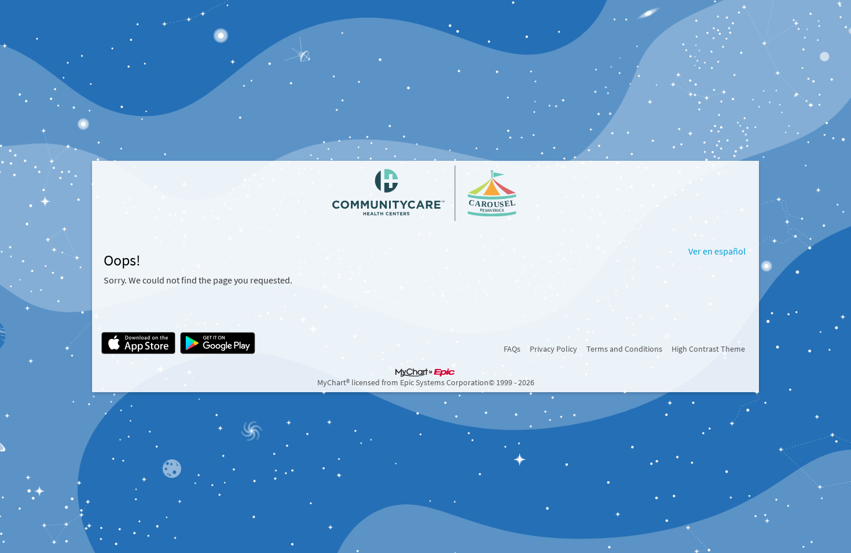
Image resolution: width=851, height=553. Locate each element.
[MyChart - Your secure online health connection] (425, 193)
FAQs (512, 349)
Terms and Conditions (624, 349)
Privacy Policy (553, 349)
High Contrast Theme (708, 349)
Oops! (122, 260)
